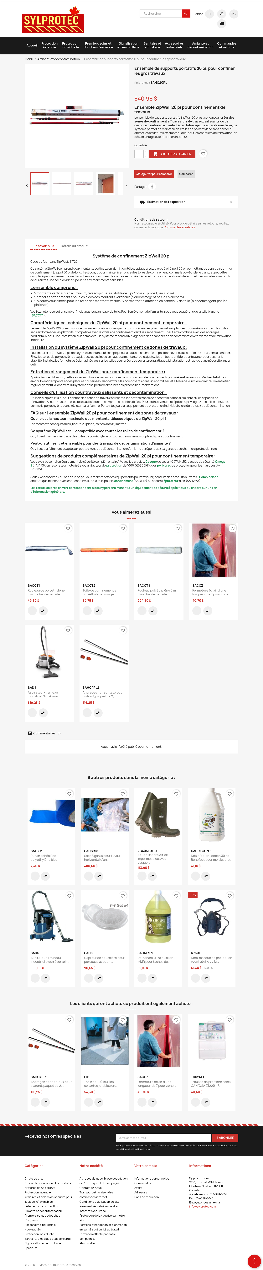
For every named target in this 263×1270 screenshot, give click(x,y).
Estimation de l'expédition (186, 202)
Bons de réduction (146, 1197)
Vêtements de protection (41, 1206)
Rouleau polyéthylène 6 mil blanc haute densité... (157, 592)
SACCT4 (38, 315)
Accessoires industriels (174, 45)
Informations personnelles (151, 1178)
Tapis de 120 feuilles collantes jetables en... (100, 1084)
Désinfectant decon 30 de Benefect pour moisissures (211, 858)
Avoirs (138, 1188)
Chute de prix (34, 1178)
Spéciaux (31, 1248)
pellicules (164, 465)
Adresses (140, 1192)
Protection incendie (49, 45)
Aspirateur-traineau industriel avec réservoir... (50, 960)
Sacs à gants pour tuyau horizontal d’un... (102, 858)
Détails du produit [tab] (74, 246)
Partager (152, 186)
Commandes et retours (226, 45)
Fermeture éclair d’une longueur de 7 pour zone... (211, 592)
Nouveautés (33, 1229)
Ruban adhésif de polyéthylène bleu (44, 858)
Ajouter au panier (172, 154)
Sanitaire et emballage (152, 45)
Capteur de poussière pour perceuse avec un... (104, 960)
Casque (151, 462)
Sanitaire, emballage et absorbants (48, 1238)
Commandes (142, 1183)
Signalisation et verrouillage (128, 45)
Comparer (186, 174)
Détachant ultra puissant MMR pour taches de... (156, 960)
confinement (123, 481)
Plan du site (87, 1243)
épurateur (170, 481)
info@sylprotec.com (202, 1206)
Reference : (142, 82)
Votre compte (145, 1166)
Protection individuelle (70, 45)
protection (114, 465)
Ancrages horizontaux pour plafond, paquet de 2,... (103, 694)
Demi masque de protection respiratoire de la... (211, 960)
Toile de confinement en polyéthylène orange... (100, 592)
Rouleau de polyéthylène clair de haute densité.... (46, 592)
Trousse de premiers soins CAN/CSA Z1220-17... (211, 1084)
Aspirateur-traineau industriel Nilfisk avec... (44, 694)
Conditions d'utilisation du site (100, 1201)
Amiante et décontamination (200, 45)
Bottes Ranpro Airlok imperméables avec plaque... (152, 859)
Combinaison (209, 477)
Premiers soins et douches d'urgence (98, 45)
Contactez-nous (91, 1188)
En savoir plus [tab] (44, 246)
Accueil (32, 45)
